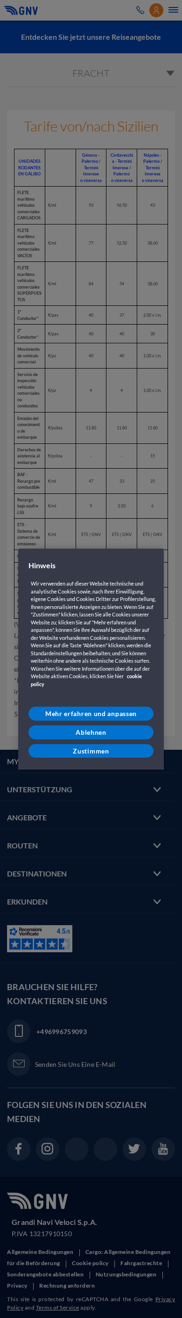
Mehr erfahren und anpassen (91, 713)
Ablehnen (91, 732)
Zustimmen (91, 750)
